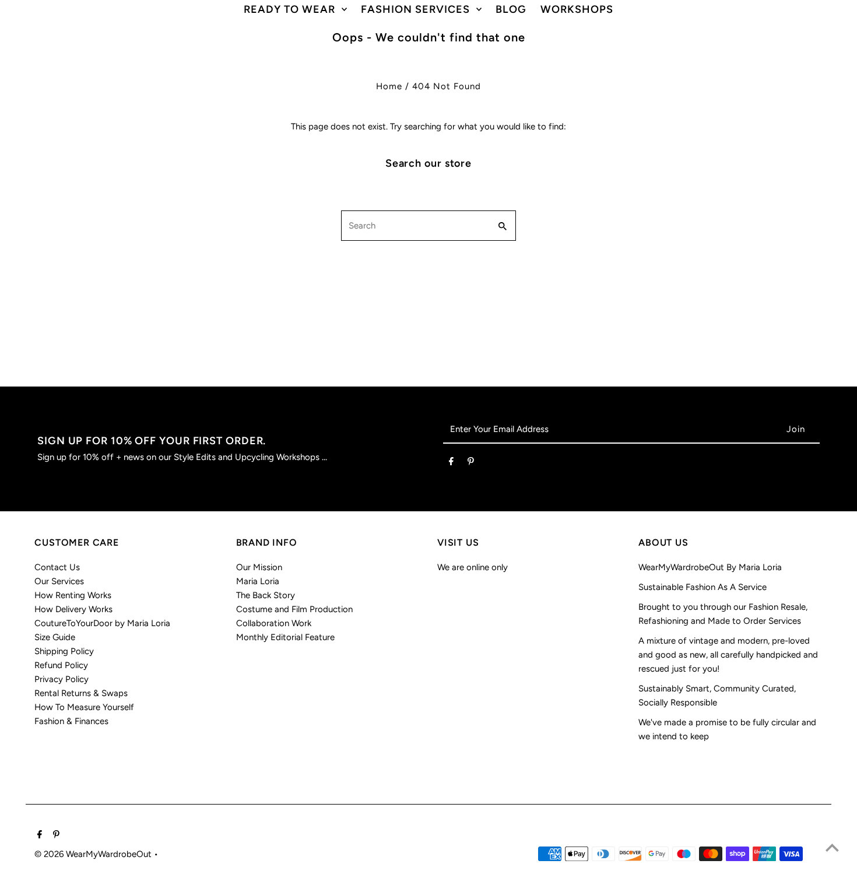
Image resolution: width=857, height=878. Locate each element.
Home (389, 86)
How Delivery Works (73, 609)
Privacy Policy (61, 679)
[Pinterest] (471, 463)
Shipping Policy (64, 651)
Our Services (59, 581)
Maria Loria (257, 581)
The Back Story (265, 595)
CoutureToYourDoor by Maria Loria (102, 623)
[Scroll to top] (832, 847)
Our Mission (259, 567)
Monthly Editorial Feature (285, 637)
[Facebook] (451, 463)
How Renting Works (72, 595)
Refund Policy (61, 665)
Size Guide (54, 637)
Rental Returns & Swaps (81, 693)
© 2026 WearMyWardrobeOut (94, 854)
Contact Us (57, 567)
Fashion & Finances (71, 721)
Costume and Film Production (294, 609)
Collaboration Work (273, 623)
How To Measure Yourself (84, 707)
